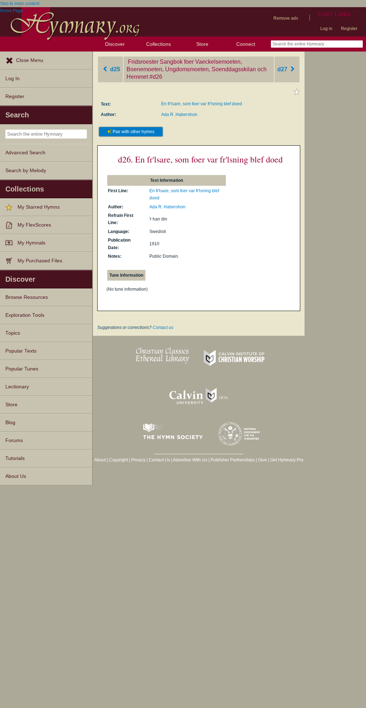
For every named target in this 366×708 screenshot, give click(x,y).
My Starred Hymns (39, 207)
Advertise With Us (190, 459)
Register (349, 28)
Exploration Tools (24, 315)
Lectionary (17, 386)
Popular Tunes (21, 369)
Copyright (118, 459)
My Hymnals (31, 243)
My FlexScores (34, 225)
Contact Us (159, 459)
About (100, 459)
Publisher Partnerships (233, 459)
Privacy (138, 459)
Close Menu (29, 60)
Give (262, 459)
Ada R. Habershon (179, 114)
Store (202, 44)
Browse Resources (26, 297)
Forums (14, 440)
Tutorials (15, 458)
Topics (12, 333)
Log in (326, 28)
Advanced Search (25, 152)
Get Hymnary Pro (286, 459)
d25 (114, 69)
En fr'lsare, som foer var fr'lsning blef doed (201, 103)
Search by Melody (25, 170)
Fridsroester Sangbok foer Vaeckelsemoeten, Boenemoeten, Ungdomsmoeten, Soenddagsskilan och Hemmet (197, 69)
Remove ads (285, 18)
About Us (15, 476)
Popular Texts (20, 351)
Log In (12, 78)
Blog (10, 422)
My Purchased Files (40, 260)
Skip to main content (19, 3)
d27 (283, 69)
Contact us (163, 327)
